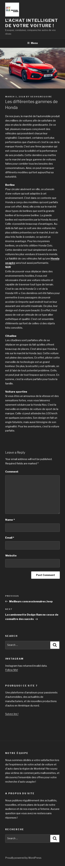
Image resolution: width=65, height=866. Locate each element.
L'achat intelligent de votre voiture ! (31, 23)
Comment (11, 471)
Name (10, 519)
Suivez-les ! (11, 713)
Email (9, 537)
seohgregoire (41, 96)
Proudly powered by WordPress (23, 857)
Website (11, 555)
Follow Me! (11, 670)
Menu (34, 43)
